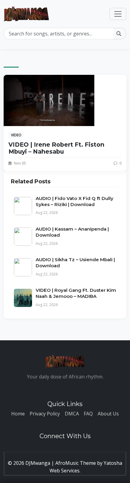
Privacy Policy (45, 413)
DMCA (72, 413)
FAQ (88, 413)
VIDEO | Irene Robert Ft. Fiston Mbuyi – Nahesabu (56, 148)
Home (18, 413)
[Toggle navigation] (117, 14)
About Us (108, 413)
